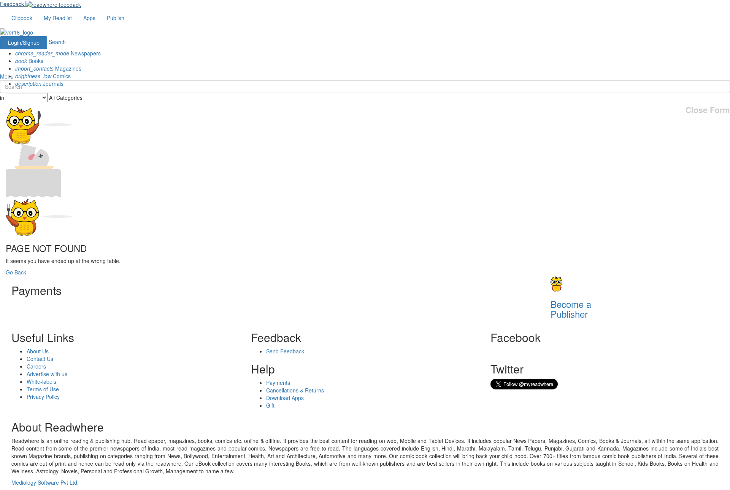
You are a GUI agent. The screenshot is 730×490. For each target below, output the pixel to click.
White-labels (41, 381)
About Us (38, 351)
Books (29, 61)
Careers (36, 366)
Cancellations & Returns (295, 390)
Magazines (48, 68)
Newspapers (58, 53)
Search (57, 42)
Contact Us (40, 358)
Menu (7, 76)
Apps (89, 18)
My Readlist (58, 18)
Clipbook (21, 18)
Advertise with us (47, 374)
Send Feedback (285, 351)
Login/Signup (24, 42)
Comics (43, 76)
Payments (278, 382)
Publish (115, 18)
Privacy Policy (43, 396)
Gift (270, 405)
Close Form (708, 110)
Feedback (12, 4)
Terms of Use (43, 389)
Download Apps (285, 398)
